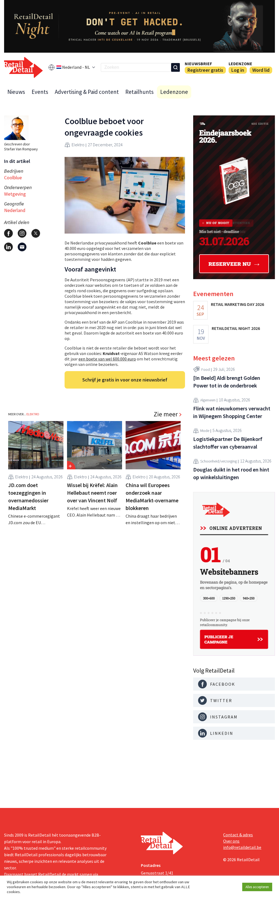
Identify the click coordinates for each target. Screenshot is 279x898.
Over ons (231, 841)
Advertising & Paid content (87, 92)
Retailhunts (139, 92)
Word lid (260, 70)
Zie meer (166, 414)
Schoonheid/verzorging (218, 461)
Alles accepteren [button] (257, 887)
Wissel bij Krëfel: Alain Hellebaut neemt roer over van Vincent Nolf (92, 493)
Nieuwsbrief (198, 63)
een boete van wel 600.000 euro (107, 359)
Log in (237, 70)
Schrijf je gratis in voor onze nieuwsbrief (124, 380)
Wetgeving (15, 194)
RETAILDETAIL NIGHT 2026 (236, 328)
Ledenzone (240, 63)
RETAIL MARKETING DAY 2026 (237, 304)
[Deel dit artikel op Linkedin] (8, 247)
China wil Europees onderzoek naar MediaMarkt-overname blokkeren (152, 496)
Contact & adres (238, 834)
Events (40, 92)
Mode (204, 430)
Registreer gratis (205, 70)
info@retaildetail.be (242, 847)
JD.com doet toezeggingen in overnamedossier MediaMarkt (28, 496)
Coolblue (13, 177)
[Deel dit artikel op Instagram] (22, 233)
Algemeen (208, 400)
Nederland (14, 210)
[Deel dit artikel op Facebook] (8, 233)
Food (205, 369)
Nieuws (16, 92)
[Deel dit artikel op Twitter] (35, 233)
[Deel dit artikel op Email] (22, 247)
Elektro (78, 144)
